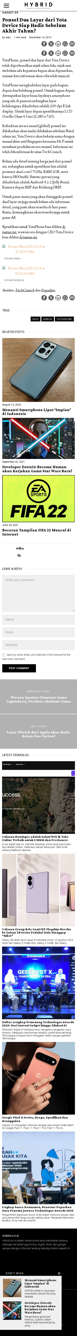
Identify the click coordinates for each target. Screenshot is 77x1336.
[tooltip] (44, 43)
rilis (35, 319)
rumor (47, 319)
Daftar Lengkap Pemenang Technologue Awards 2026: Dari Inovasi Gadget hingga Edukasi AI (38, 1023)
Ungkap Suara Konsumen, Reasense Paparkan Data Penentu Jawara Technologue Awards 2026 (38, 1208)
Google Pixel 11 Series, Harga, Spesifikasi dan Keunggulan (35, 1119)
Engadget (48, 290)
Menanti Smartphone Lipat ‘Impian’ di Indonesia (36, 412)
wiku (8, 37)
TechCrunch (24, 290)
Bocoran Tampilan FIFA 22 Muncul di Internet (36, 532)
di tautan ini (28, 237)
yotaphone (64, 319)
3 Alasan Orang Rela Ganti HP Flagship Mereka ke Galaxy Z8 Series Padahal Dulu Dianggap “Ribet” (36, 932)
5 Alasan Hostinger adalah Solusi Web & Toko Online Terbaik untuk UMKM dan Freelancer (35, 838)
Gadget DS (10, 12)
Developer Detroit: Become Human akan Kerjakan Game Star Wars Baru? (37, 469)
